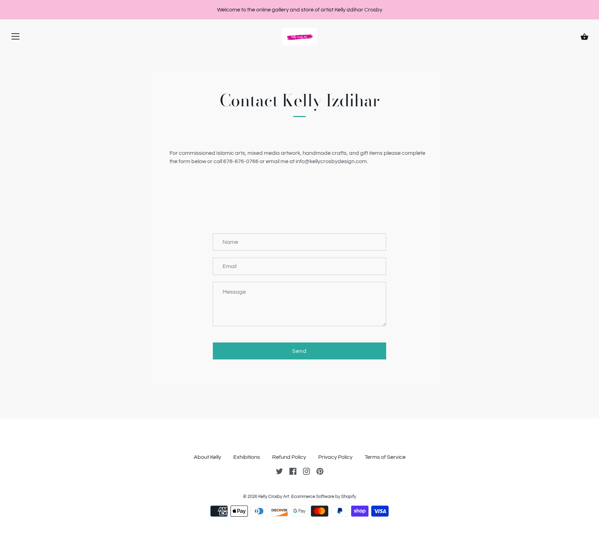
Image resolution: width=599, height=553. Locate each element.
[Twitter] (279, 471)
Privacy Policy (335, 457)
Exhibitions (246, 457)
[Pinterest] (319, 471)
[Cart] (584, 37)
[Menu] (15, 38)
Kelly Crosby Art (273, 496)
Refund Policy (289, 457)
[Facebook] (292, 471)
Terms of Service (385, 457)
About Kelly (207, 457)
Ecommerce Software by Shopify (323, 496)
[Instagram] (306, 471)
